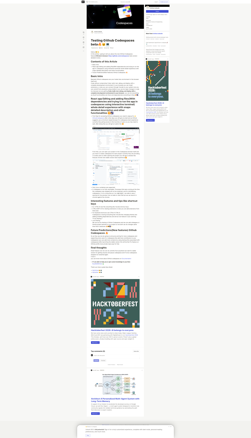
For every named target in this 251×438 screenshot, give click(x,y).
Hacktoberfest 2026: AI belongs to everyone (112, 330)
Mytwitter (95, 272)
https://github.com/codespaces (118, 56)
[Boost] (83, 47)
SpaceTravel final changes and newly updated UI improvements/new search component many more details (156, 52)
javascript (106, 48)
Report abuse (120, 364)
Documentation (126, 258)
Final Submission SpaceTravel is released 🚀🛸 (157, 44)
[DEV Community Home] (83, 2)
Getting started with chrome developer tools (157, 38)
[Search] (87, 2)
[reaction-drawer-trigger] (83, 33)
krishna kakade (98, 31)
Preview (103, 360)
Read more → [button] (95, 342)
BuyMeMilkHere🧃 (98, 264)
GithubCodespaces (98, 118)
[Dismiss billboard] (171, 427)
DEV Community (105, 425)
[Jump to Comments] (83, 38)
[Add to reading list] (83, 43)
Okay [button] (88, 435)
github (101, 48)
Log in (156, 1)
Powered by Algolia (125, 1)
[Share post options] (83, 51)
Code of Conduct (111, 364)
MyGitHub (95, 270)
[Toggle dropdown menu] (139, 277)
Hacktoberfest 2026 (131, 335)
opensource (94, 48)
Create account (164, 1)
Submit (96, 360)
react (111, 48)
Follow (157, 11)
